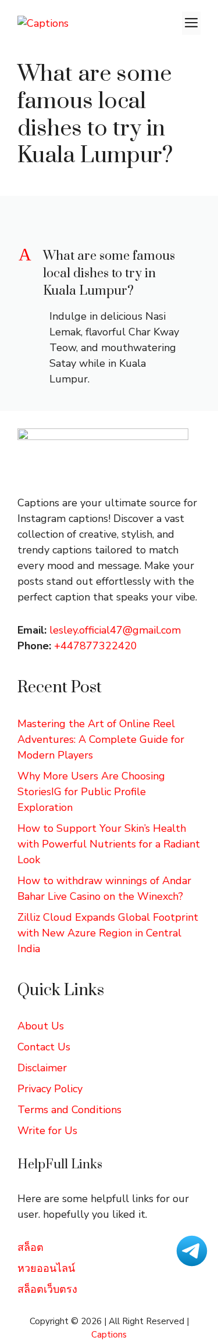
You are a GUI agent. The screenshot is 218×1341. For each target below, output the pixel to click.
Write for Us (47, 1131)
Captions (109, 1334)
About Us (40, 1026)
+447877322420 (95, 646)
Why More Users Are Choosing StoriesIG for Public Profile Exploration (91, 791)
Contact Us (43, 1047)
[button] (109, 274)
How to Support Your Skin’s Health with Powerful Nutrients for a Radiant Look (108, 844)
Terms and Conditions (69, 1110)
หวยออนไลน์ (46, 1268)
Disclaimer (42, 1068)
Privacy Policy (50, 1089)
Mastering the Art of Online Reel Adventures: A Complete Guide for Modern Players (100, 739)
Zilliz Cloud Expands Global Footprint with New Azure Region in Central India (107, 933)
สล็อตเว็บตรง (47, 1289)
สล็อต (30, 1247)
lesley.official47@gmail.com (115, 630)
